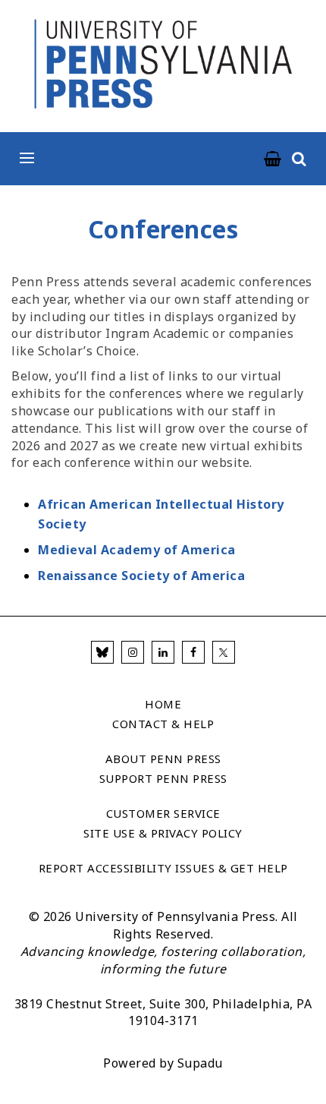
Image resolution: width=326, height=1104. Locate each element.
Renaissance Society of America (141, 575)
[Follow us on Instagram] (132, 652)
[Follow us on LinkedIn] (163, 652)
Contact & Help (163, 723)
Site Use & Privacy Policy (163, 833)
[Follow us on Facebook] (193, 652)
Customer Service (163, 813)
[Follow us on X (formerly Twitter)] (223, 652)
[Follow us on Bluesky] (102, 652)
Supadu (200, 1063)
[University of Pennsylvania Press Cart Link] (273, 159)
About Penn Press (163, 758)
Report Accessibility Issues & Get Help (163, 867)
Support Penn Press (163, 778)
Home (163, 703)
